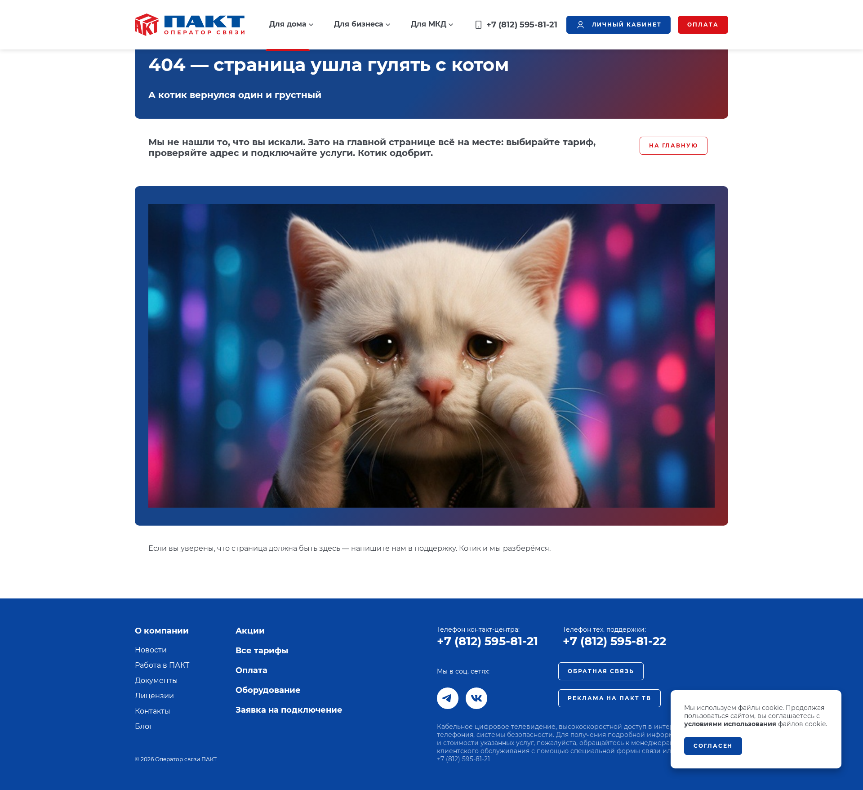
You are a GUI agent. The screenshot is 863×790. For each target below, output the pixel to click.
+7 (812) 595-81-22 (614, 641)
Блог (144, 726)
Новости (151, 650)
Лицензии (154, 696)
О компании (162, 631)
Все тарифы (262, 651)
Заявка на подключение (289, 710)
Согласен (713, 745)
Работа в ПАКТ (162, 665)
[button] (291, 24)
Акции (250, 631)
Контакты (152, 711)
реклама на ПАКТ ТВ (609, 698)
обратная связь (601, 671)
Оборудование (268, 690)
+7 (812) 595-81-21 (487, 641)
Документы (156, 680)
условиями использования (730, 724)
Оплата (251, 670)
